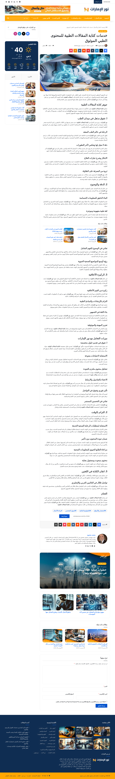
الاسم (105, 686)
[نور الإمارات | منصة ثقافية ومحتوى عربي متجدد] (96, 9)
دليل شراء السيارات (50, 746)
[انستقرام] (86, 546)
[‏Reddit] (84, 50)
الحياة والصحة (88, 18)
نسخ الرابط (64, 516)
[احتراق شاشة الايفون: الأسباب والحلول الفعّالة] (67, 732)
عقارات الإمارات (51, 752)
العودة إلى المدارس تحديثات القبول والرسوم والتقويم (17, 84)
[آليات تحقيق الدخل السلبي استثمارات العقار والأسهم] (102, 231)
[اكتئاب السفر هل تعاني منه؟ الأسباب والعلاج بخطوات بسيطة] (84, 744)
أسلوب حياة (52, 728)
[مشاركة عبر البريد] (60, 524)
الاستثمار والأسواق (99, 511)
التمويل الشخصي (70, 511)
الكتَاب (18, 775)
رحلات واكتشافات (76, 18)
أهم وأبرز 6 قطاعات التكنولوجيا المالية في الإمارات (97, 645)
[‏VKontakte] (79, 50)
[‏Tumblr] (92, 50)
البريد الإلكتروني (103, 694)
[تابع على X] (97, 45)
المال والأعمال (97, 27)
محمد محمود (101, 45)
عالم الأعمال (99, 18)
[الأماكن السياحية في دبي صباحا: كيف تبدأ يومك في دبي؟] (101, 744)
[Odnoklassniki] (75, 50)
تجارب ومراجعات (51, 743)
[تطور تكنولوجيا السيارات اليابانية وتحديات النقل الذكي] (30, 118)
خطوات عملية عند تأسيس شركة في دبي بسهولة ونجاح (88, 571)
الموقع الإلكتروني (69, 694)
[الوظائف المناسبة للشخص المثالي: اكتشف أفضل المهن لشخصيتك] (84, 732)
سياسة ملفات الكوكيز (10, 775)
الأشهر (13, 77)
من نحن (24, 775)
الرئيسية (106, 18)
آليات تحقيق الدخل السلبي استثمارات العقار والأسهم (17, 108)
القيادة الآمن (52, 737)
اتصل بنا (29, 775)
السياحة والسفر (43, 731)
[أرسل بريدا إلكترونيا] (96, 45)
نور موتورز (46, 18)
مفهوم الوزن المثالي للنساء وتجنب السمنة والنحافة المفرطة (17, 93)
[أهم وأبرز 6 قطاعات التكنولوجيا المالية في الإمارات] (97, 635)
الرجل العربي (52, 731)
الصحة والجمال (51, 734)
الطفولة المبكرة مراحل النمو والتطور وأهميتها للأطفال (16, 101)
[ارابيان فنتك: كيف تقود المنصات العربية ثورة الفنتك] (69, 239)
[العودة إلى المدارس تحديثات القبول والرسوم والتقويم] (30, 85)
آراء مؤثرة (66, 18)
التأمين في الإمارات (43, 728)
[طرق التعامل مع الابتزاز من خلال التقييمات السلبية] (52, 635)
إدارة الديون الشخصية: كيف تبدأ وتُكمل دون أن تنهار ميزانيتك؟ (75, 645)
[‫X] (101, 50)
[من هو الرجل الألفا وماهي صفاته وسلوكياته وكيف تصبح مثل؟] (101, 731)
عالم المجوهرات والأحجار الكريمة (47, 749)
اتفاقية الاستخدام (36, 775)
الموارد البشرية (43, 740)
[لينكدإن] (97, 50)
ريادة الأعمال (57, 511)
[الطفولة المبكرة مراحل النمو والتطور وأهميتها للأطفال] (30, 102)
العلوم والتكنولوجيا (42, 734)
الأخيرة (30, 77)
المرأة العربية (52, 740)
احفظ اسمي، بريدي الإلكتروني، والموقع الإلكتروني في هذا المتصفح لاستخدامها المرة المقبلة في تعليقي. (81, 701)
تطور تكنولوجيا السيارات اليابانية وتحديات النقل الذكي (16, 117)
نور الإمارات (102, 775)
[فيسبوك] (105, 50)
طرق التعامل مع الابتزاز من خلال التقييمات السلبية (54, 645)
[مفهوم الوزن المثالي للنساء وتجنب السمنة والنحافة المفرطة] (30, 93)
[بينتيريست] (88, 50)
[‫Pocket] (71, 50)
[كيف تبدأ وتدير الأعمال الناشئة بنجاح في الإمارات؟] (102, 239)
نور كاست (56, 18)
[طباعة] (56, 524)
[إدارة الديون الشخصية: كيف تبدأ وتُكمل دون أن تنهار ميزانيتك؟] (75, 635)
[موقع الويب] (94, 546)
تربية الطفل (42, 743)
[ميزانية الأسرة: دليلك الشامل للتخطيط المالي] (67, 744)
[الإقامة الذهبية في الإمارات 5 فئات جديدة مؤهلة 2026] (69, 231)
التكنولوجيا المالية (85, 511)
